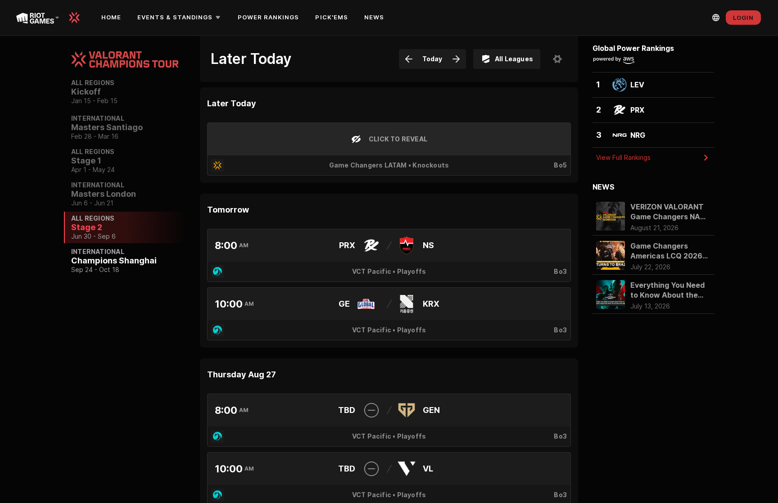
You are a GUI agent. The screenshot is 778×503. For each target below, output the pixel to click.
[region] (124, 247)
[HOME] (77, 17)
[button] (180, 17)
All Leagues (514, 59)
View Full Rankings (623, 157)
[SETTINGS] (557, 59)
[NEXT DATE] (456, 59)
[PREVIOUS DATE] (409, 59)
